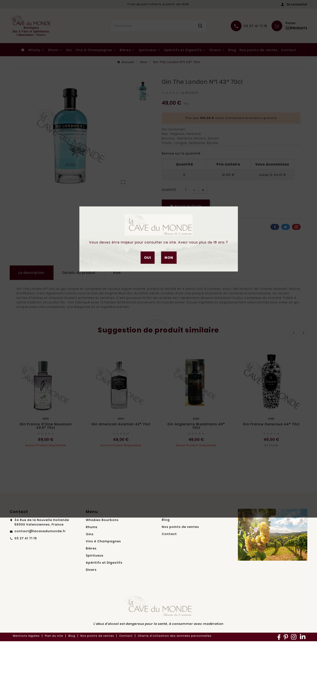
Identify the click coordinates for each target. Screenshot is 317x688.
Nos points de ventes (180, 527)
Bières (91, 548)
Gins (90, 534)
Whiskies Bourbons (102, 520)
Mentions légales (26, 636)
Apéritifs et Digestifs (104, 562)
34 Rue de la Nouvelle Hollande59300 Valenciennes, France (41, 522)
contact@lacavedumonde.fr (40, 531)
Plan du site (54, 636)
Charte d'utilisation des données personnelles (175, 636)
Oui (147, 257)
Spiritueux (94, 555)
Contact (169, 534)
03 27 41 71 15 (25, 538)
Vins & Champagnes (103, 541)
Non (169, 257)
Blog (166, 520)
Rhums (91, 527)
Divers (91, 570)
